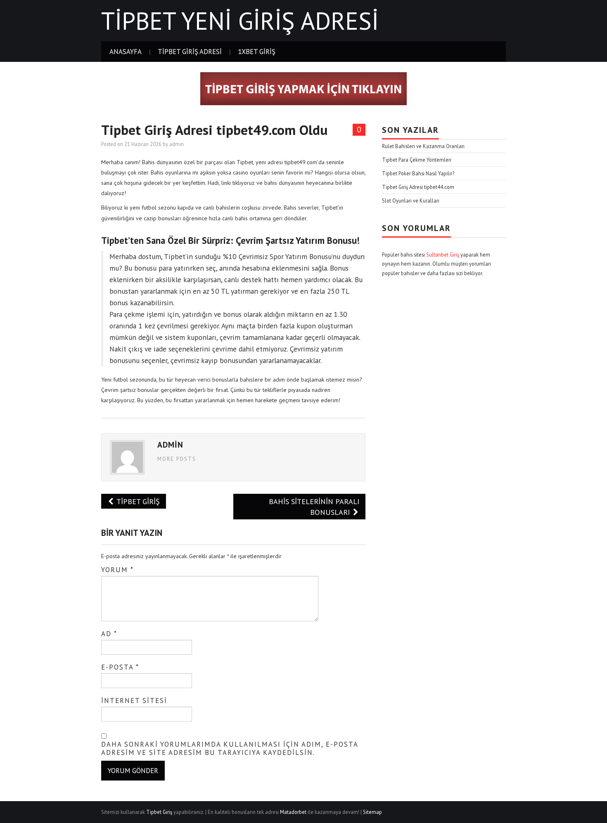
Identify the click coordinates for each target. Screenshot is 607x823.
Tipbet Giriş (137, 501)
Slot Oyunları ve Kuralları (410, 200)
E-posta (120, 667)
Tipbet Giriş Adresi (190, 51)
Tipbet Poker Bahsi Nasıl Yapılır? (418, 173)
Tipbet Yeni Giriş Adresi (240, 20)
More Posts (176, 458)
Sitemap (372, 812)
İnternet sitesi (134, 700)
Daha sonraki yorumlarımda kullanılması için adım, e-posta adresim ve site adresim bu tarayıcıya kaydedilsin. (229, 748)
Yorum (117, 570)
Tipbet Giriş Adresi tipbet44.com (418, 187)
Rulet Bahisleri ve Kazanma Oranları (423, 146)
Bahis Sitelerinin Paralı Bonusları (314, 506)
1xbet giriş (256, 51)
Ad (109, 634)
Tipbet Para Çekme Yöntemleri (416, 159)
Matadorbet (293, 812)
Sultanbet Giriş (442, 254)
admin (176, 144)
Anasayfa (125, 51)
